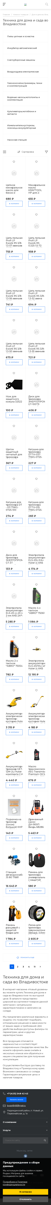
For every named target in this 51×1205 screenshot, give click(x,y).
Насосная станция (17, 140)
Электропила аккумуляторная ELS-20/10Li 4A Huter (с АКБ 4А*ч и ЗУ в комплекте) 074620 (38, 669)
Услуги (6, 1130)
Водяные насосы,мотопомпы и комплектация (23, 98)
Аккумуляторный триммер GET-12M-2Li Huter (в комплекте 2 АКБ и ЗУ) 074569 (16, 771)
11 (34, 966)
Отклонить (25, 1199)
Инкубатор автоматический (22, 48)
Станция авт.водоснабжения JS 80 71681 (18, 875)
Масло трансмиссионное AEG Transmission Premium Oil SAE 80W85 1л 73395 (39, 771)
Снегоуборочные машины (21, 60)
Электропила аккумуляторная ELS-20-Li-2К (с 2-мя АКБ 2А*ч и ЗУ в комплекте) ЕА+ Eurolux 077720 (16, 616)
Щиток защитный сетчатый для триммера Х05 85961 (14, 454)
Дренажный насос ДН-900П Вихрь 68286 (36, 823)
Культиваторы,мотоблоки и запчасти (21, 112)
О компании (9, 1122)
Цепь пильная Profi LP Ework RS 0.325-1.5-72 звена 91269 (36, 243)
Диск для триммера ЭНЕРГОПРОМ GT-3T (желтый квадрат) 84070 (14, 563)
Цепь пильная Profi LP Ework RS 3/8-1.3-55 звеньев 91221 (36, 348)
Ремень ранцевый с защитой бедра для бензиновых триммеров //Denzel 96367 (13, 934)
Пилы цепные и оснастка (20, 36)
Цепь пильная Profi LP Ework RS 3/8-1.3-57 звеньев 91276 (14, 243)
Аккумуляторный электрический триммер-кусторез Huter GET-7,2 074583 (16, 718)
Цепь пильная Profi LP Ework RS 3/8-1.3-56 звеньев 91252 (14, 296)
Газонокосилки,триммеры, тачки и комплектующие (24, 84)
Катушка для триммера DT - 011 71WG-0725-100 (14, 506)
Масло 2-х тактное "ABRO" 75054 (14, 663)
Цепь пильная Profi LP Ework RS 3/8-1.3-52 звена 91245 (36, 296)
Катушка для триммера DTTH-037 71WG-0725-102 (36, 454)
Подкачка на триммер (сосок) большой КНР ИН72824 (14, 824)
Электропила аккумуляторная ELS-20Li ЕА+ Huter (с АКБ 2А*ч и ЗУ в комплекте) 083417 (38, 563)
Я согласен (25, 1192)
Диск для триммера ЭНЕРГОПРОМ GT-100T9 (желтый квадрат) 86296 (37, 404)
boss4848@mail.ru (16, 1105)
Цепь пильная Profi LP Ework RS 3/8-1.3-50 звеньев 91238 (14, 348)
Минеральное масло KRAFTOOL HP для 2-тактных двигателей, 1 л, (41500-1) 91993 (36, 194)
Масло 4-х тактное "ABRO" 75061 (36, 610)
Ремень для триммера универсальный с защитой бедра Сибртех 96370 (37, 878)
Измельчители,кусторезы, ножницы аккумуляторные (21, 126)
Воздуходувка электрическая (23, 71)
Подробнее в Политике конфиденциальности (15, 1183)
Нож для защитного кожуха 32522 (14, 399)
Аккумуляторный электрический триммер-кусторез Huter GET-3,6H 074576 (38, 718)
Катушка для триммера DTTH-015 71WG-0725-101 (36, 507)
